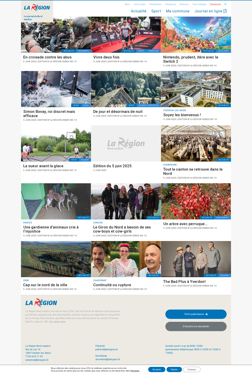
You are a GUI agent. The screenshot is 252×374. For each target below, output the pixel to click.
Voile (86, 105)
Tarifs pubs (140, 4)
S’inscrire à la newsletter (196, 326)
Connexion (215, 4)
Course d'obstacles (149, 105)
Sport (156, 11)
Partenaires (155, 4)
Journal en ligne (209, 11)
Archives (184, 4)
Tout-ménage (199, 4)
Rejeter (174, 369)
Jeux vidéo (223, 51)
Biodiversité (223, 218)
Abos (127, 4)
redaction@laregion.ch (37, 360)
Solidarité (83, 51)
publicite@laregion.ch (106, 349)
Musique (224, 275)
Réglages (135, 371)
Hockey (85, 160)
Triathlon (153, 51)
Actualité (138, 11)
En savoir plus (57, 321)
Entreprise (170, 4)
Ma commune (178, 11)
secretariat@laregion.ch (107, 359)
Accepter (157, 369)
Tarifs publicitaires (194, 314)
